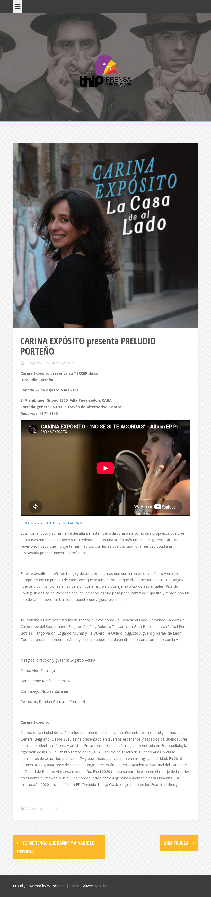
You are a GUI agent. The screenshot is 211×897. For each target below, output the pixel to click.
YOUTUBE (48, 523)
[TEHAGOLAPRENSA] (105, 70)
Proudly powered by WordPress (39, 885)
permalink (50, 808)
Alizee (88, 885)
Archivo (30, 808)
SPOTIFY (29, 523)
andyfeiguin (65, 362)
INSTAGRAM (72, 523)
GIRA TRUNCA (177, 843)
